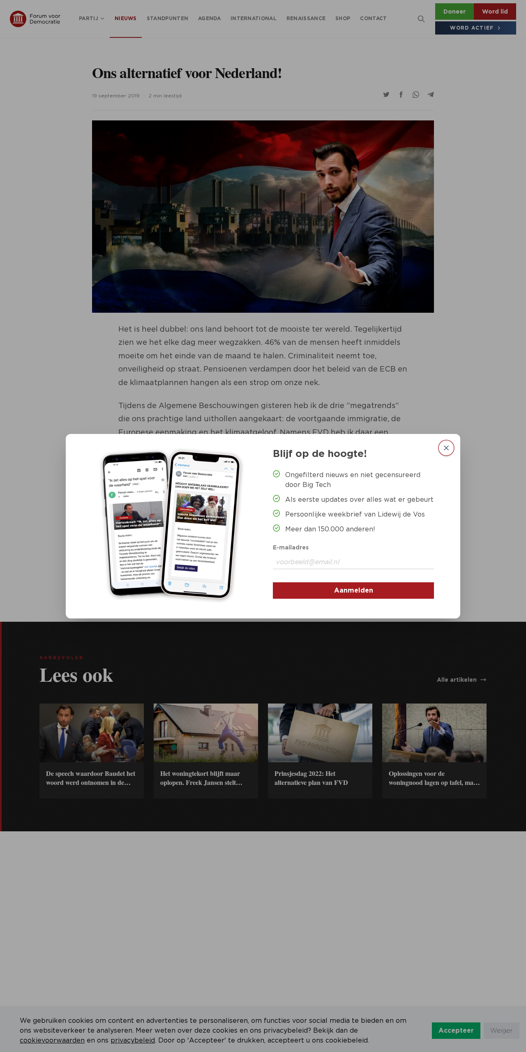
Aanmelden (353, 590)
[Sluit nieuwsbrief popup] (446, 448)
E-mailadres (291, 547)
